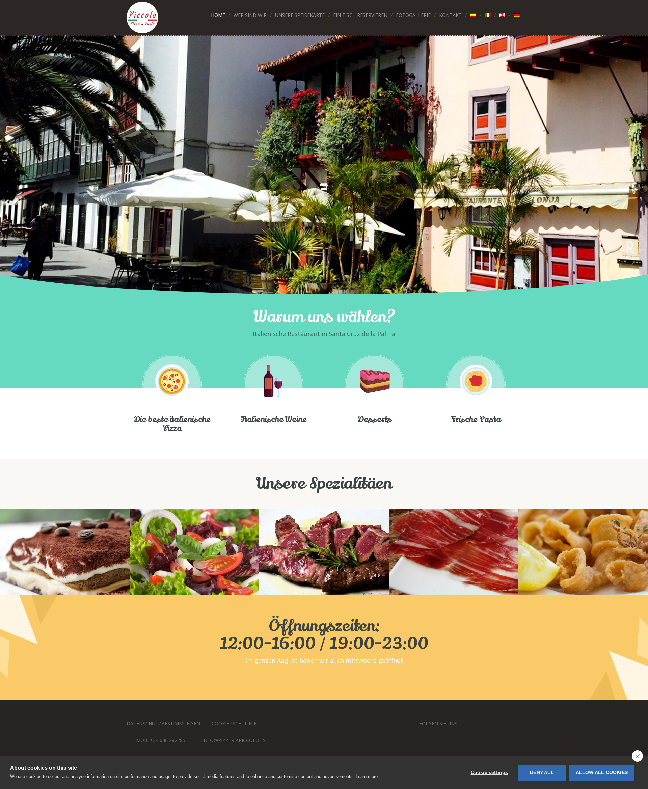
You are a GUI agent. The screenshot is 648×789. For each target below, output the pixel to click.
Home (218, 15)
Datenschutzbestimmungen (163, 723)
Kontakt (450, 15)
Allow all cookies (602, 772)
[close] (637, 756)
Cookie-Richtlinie (234, 723)
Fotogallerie (413, 15)
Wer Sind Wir (250, 15)
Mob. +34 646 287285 (160, 740)
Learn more (367, 776)
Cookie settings (489, 772)
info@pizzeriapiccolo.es (234, 740)
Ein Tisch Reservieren (360, 15)
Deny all (542, 772)
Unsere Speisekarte (300, 15)
